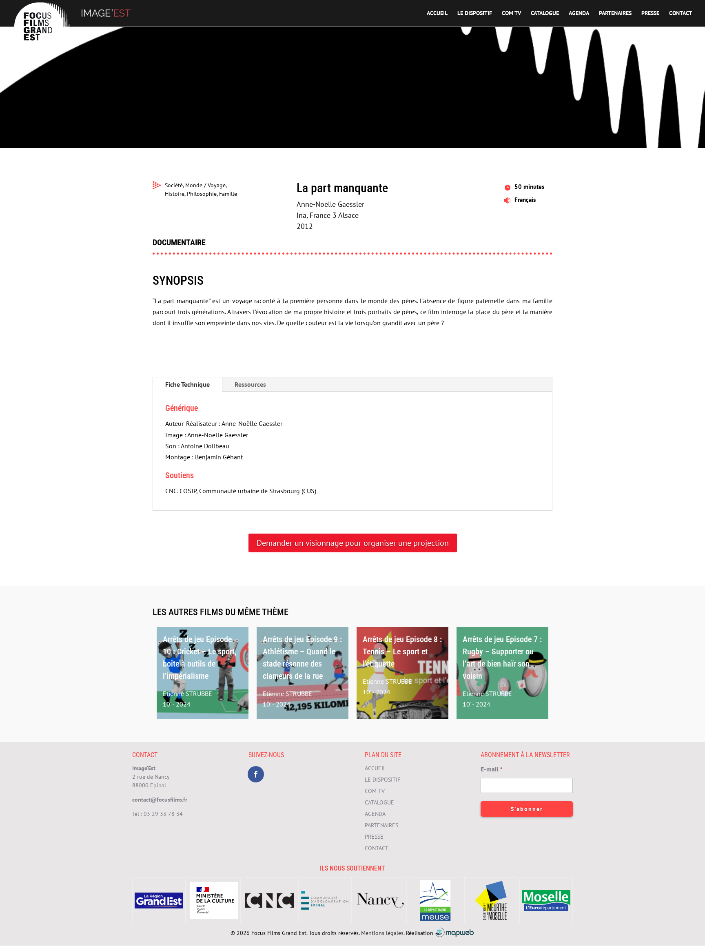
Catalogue (545, 13)
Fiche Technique (187, 384)
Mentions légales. (382, 933)
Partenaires (615, 13)
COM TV (511, 13)
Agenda (579, 13)
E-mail (491, 769)
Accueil (437, 13)
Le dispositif (474, 13)
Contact (680, 13)
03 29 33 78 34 (163, 814)
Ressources (250, 384)
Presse (650, 13)
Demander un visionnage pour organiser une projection (353, 543)
